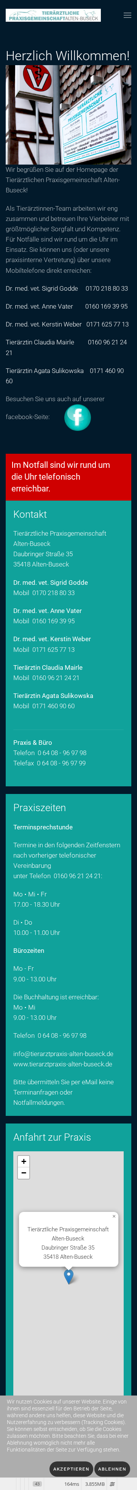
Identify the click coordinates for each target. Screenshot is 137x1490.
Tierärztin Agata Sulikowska (45, 371)
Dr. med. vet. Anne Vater (39, 306)
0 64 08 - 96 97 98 (62, 1035)
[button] (127, 15)
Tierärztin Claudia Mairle (40, 342)
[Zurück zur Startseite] (53, 15)
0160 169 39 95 (106, 306)
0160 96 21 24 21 (56, 678)
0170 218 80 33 (107, 288)
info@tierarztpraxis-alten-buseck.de (63, 1054)
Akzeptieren (71, 1469)
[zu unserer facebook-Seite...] (72, 417)
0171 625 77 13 (107, 324)
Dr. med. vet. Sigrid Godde (42, 288)
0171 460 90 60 (53, 706)
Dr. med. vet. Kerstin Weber (44, 324)
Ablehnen (112, 1469)
